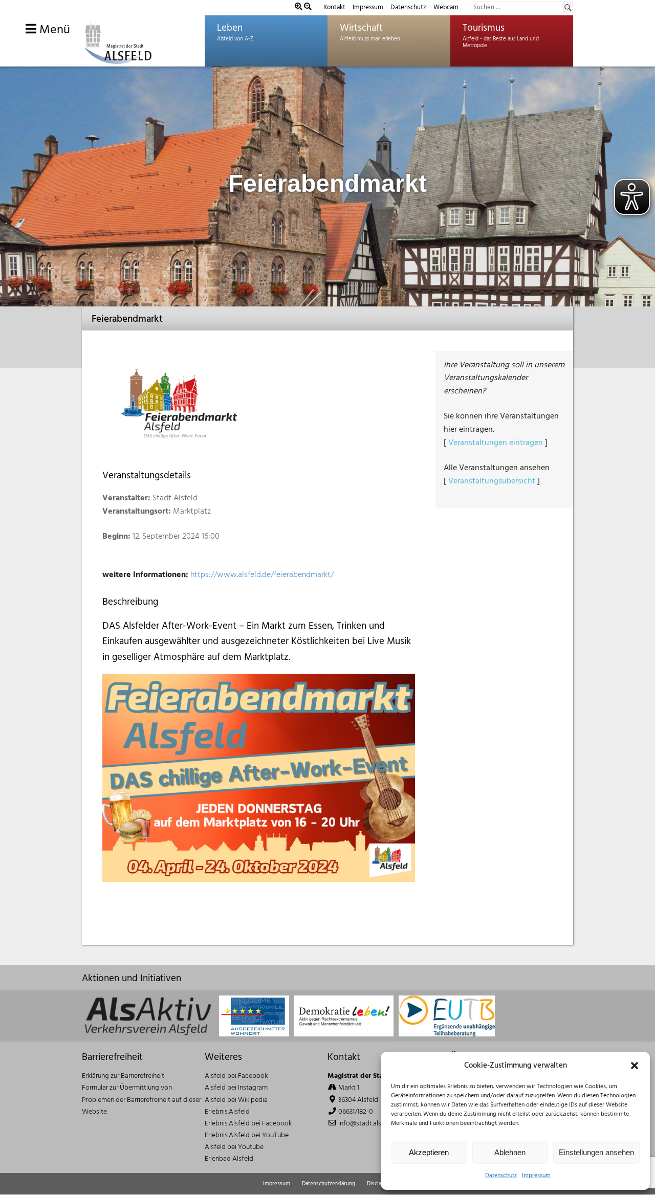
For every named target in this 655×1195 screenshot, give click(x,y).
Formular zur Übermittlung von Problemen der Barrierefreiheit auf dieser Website (141, 1099)
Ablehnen (510, 1152)
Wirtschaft (361, 28)
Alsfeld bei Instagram (236, 1088)
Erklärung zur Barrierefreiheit (123, 1076)
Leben (230, 28)
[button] (634, 1065)
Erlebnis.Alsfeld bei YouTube (247, 1135)
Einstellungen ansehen (596, 1152)
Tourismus (484, 28)
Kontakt (334, 7)
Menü (53, 30)
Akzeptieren (429, 1152)
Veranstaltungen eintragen (495, 443)
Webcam (445, 7)
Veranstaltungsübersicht (491, 481)
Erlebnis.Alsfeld (227, 1112)
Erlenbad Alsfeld (229, 1159)
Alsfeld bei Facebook (236, 1076)
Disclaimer (379, 1183)
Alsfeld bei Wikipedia (236, 1100)
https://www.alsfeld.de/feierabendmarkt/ (262, 575)
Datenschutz (501, 1175)
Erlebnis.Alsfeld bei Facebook (248, 1124)
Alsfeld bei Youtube (234, 1147)
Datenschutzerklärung (328, 1183)
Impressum (536, 1175)
